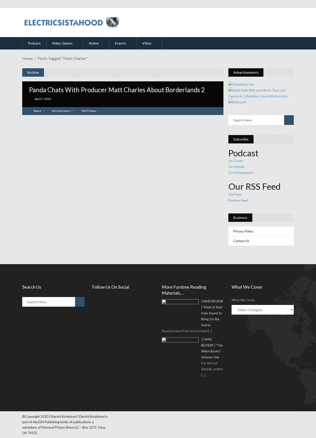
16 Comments (60, 111)
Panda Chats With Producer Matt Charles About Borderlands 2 (117, 90)
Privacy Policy (243, 231)
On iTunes (235, 161)
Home (27, 58)
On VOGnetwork (240, 173)
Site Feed (235, 194)
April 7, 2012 (42, 99)
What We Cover (243, 300)
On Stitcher (236, 167)
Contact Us (241, 241)
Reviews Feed (238, 200)
